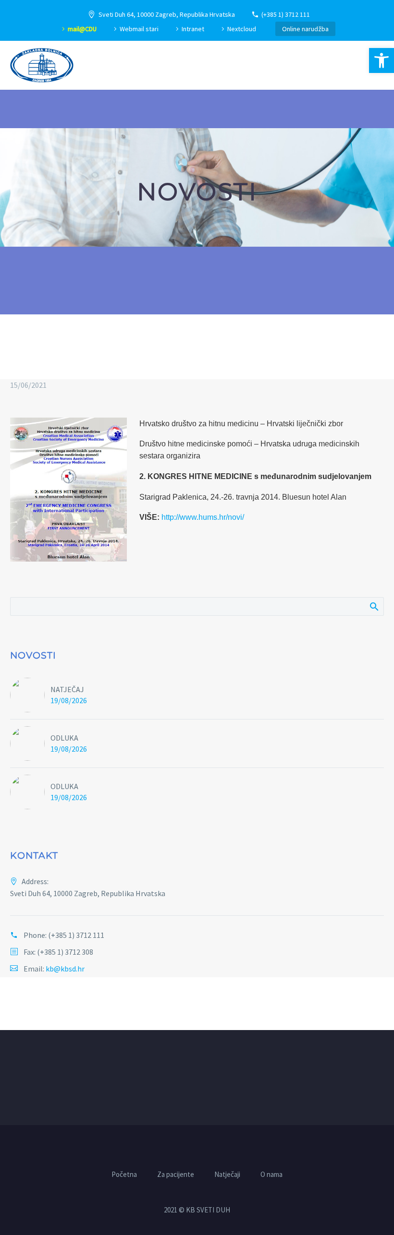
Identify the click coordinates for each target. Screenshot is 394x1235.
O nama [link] (271, 1174)
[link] (381, 60)
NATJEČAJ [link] (67, 689)
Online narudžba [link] (305, 28)
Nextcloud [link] (241, 28)
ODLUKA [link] (64, 738)
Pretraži (373, 606)
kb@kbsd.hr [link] (65, 968)
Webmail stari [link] (139, 28)
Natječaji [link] (227, 1174)
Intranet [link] (193, 28)
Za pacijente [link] (175, 1174)
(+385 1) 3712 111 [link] (285, 14)
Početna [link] (124, 1174)
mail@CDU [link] (82, 28)
